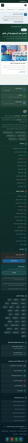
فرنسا (16, 321)
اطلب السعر (14, 260)
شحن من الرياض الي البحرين (19, 412)
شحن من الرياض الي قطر (19, 405)
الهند (16, 328)
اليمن (16, 310)
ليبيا (10, 314)
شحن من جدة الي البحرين (19, 420)
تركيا (24, 307)
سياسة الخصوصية (23, 434)
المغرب (9, 310)
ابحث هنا (6, 19)
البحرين (23, 303)
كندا (6, 325)
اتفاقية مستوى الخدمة (22, 431)
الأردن (4, 307)
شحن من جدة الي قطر (20, 409)
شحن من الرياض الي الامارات (18, 401)
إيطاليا (9, 321)
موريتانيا (15, 317)
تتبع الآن (14, 272)
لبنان (17, 307)
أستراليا (23, 328)
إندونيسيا (15, 332)
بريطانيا (7, 317)
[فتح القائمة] (2, 5)
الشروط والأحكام (5, 431)
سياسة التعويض (13, 431)
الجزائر (16, 314)
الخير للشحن (25, 26)
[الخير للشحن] (25, 5)
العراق (23, 310)
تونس (23, 314)
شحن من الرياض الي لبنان (19, 416)
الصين (23, 336)
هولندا (23, 325)
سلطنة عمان (14, 303)
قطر (9, 299)
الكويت (15, 299)
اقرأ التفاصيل (22, 72)
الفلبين (23, 332)
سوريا (11, 307)
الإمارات (23, 299)
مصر (7, 303)
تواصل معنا (15, 434)
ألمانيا (23, 321)
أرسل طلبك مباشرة (18, 21)
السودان (23, 317)
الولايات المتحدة (14, 325)
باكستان (9, 328)
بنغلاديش (7, 332)
